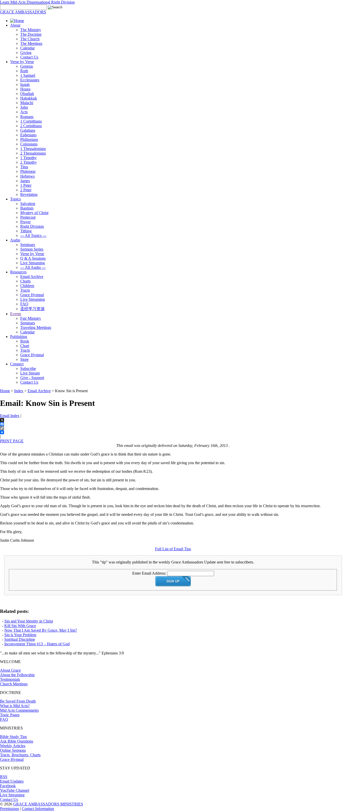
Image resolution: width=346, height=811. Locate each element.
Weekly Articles (12, 746)
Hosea (25, 89)
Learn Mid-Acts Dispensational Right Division (37, 2)
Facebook (8, 786)
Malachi (26, 103)
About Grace (10, 670)
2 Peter (25, 190)
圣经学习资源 (32, 309)
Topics (15, 199)
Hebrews (27, 176)
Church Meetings (14, 684)
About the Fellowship (17, 675)
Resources (18, 272)
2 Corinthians (31, 126)
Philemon (27, 171)
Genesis (26, 66)
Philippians (29, 139)
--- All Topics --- (33, 235)
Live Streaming (32, 263)
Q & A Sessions (33, 258)
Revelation (28, 194)
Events (15, 314)
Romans (26, 117)
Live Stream (30, 373)
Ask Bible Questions (16, 741)
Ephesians (28, 135)
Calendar (27, 48)
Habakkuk (28, 98)
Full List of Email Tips (173, 549)
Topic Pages (10, 715)
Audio (15, 240)
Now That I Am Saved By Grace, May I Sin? (40, 630)
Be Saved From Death (18, 701)
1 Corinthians (31, 121)
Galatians (27, 130)
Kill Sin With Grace (20, 626)
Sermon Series (31, 249)
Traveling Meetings (35, 327)
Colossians (28, 144)
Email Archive (31, 276)
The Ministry (30, 30)
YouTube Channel (14, 790)
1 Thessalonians (33, 148)
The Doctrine (31, 34)
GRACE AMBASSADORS (23, 12)
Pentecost (27, 217)
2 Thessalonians (33, 153)
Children (27, 286)
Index (18, 391)
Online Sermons (13, 750)
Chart (24, 346)
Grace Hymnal (32, 295)
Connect (17, 364)
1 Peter (25, 185)
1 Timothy (28, 158)
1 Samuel (27, 75)
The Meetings (31, 43)
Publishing (18, 336)
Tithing (26, 231)
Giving (25, 52)
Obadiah (27, 93)
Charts (25, 281)
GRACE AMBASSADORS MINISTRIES (48, 804)
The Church (30, 39)
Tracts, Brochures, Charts (20, 755)
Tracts (25, 290)
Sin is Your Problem (20, 635)
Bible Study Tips (13, 736)
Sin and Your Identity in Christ (28, 621)
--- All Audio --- (33, 267)
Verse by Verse (22, 62)
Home (5, 391)
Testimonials (10, 679)
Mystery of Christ (34, 213)
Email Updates (12, 781)
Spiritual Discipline (19, 639)
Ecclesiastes (29, 80)
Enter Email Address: (149, 573)
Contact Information (38, 808)
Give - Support (32, 377)
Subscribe (28, 368)
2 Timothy (28, 162)
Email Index (10, 415)
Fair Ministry (30, 318)
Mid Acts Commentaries (19, 710)
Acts (24, 112)
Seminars (27, 244)
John (24, 107)
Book (24, 341)
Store (24, 359)
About (15, 25)
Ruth (24, 71)
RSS (3, 777)
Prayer (25, 222)
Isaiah (25, 84)
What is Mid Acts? (15, 706)
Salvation (27, 203)
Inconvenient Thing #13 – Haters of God (37, 644)
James (25, 181)
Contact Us (29, 57)
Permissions (9, 808)
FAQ (24, 304)
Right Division (32, 226)
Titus (24, 167)
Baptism (26, 208)
